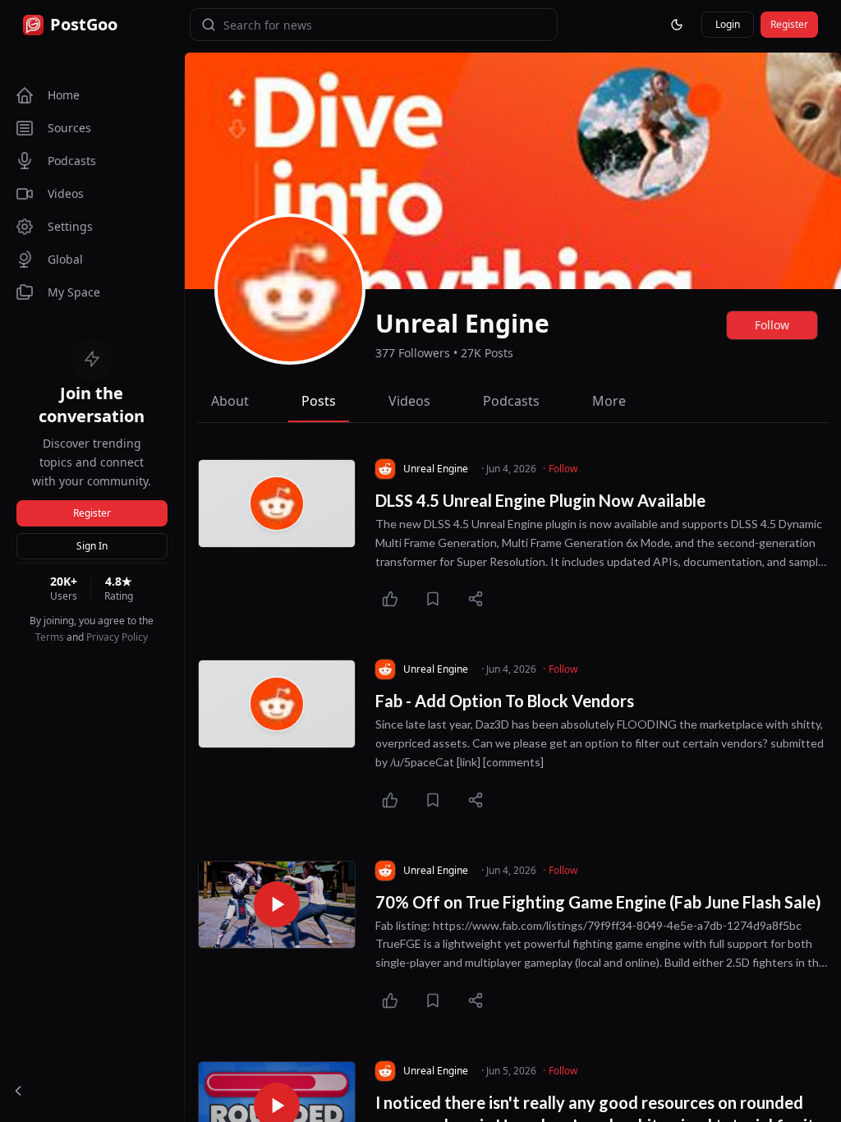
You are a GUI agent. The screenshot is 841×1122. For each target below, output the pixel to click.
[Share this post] (475, 599)
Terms (49, 637)
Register (92, 513)
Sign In (92, 546)
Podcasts (511, 401)
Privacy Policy (117, 637)
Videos (409, 401)
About (230, 401)
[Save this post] (433, 599)
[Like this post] (390, 599)
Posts (318, 401)
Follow (772, 325)
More (609, 401)
